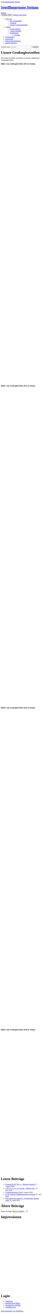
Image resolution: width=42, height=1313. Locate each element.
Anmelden (9, 1301)
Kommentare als (13, 1305)
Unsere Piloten (15, 29)
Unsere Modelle (15, 31)
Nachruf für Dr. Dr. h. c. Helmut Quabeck (20, 1184)
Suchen (3, 13)
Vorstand (13, 23)
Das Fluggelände (16, 21)
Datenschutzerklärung (13, 41)
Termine (17, 35)
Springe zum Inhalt (19, 15)
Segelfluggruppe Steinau (19, 7)
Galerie (8, 27)
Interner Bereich (11, 43)
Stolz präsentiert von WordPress (12, 1311)
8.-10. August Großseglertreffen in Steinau (20, 1194)
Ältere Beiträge (6, 1211)
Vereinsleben (9, 37)
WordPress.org (10, 1307)
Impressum (9, 39)
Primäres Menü (7, 15)
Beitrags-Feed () (12, 1303)
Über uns (8, 19)
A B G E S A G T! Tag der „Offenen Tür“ (20, 1188)
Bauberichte (14, 33)
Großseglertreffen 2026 (13, 1192)
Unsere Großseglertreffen (19, 25)
